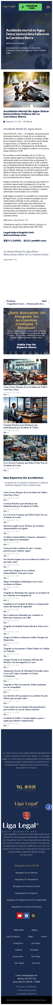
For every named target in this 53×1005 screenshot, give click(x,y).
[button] (48, 7)
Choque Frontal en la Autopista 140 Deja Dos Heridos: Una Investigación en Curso (23, 661)
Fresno (44, 936)
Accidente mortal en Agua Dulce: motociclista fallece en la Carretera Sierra (25, 253)
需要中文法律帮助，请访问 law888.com (24, 240)
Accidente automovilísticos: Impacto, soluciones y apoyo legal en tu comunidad (24, 538)
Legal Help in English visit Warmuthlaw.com (18, 234)
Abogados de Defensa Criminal (26, 886)
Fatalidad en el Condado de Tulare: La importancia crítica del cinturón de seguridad (26, 605)
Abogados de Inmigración (26, 893)
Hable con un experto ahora (26, 346)
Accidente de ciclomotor (17, 48)
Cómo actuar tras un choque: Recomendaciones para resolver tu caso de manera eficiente (24, 708)
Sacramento (18, 956)
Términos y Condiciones (26, 987)
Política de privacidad (27, 990)
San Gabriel (19, 963)
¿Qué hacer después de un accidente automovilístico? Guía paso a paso (19, 571)
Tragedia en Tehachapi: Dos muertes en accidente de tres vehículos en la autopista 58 (26, 594)
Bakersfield (19, 930)
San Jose (36, 963)
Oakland (18, 950)
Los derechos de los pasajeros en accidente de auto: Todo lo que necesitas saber (25, 697)
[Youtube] (20, 916)
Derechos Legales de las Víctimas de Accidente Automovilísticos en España (23, 527)
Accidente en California (37, 483)
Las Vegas (35, 943)
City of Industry (13, 936)
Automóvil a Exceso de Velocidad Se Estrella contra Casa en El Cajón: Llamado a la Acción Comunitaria (25, 673)
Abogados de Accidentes (26, 873)
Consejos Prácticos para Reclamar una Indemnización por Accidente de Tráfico (20, 426)
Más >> (6, 395)
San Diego (35, 956)
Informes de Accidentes (15, 43)
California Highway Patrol (27, 50)
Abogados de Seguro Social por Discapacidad (26, 900)
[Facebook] (26, 916)
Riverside (34, 950)
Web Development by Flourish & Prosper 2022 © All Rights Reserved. (27, 1000)
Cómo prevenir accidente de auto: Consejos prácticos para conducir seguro (22, 549)
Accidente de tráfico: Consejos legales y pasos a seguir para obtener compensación (23, 719)
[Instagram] (33, 916)
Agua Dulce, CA (21, 220)
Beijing (34, 930)
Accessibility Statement (26, 994)
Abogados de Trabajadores (26, 879)
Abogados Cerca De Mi (26, 865)
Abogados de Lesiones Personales (27, 907)
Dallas (30, 936)
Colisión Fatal (34, 485)
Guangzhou (18, 943)
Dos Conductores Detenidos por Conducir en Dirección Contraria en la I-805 (23, 616)
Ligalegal (39, 224)
